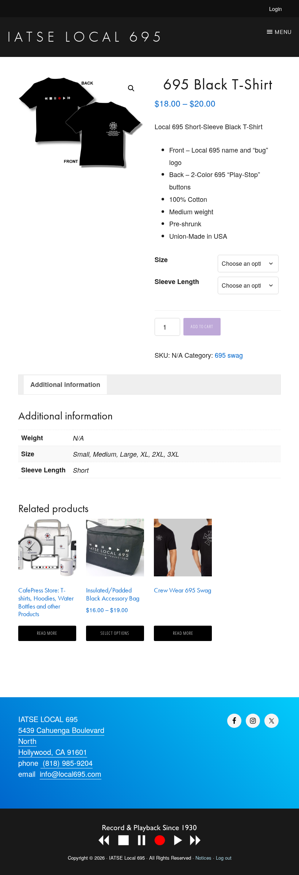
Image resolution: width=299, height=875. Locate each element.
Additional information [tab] (65, 384)
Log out (224, 857)
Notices (203, 857)
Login (275, 8)
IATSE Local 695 (85, 36)
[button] (131, 88)
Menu (283, 31)
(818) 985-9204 (66, 762)
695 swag (229, 355)
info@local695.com (70, 773)
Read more (47, 633)
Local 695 (134, 857)
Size (161, 259)
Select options (115, 633)
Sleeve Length (177, 281)
